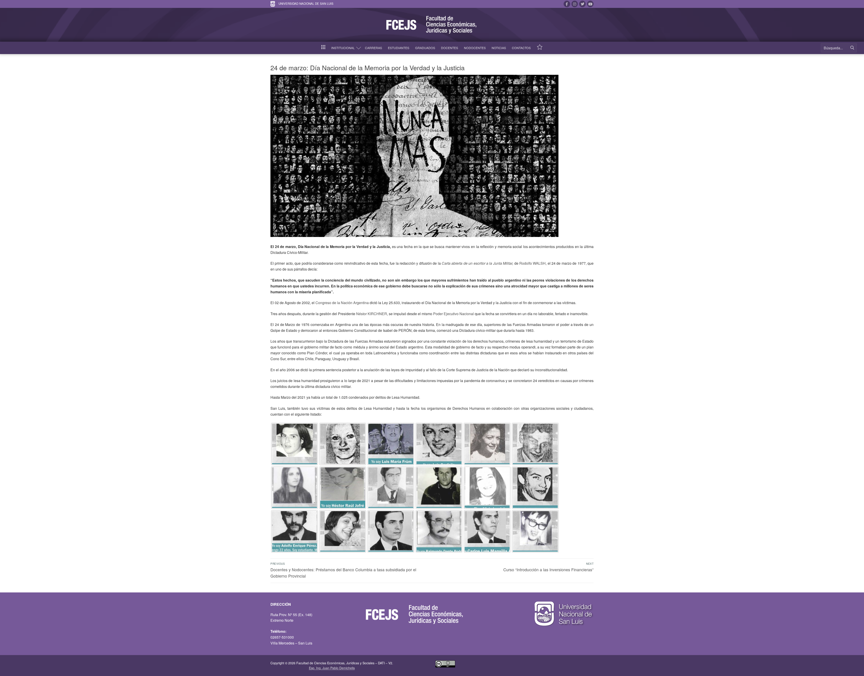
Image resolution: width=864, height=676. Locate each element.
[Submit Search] (852, 48)
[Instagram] (575, 4)
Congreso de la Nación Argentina (342, 302)
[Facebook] (567, 4)
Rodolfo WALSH (532, 263)
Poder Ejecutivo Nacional (453, 313)
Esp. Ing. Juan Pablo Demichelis (332, 668)
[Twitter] (582, 4)
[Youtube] (590, 4)
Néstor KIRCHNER (371, 313)
